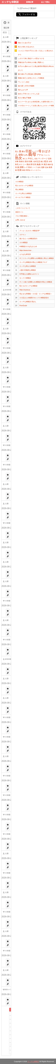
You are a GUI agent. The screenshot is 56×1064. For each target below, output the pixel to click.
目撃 (16, 161)
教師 (49, 164)
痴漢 (50, 167)
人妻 (34, 161)
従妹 (46, 167)
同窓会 (28, 170)
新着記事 (29, 2)
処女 (46, 161)
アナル (40, 155)
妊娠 (30, 161)
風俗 (28, 164)
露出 (23, 151)
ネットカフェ (36, 170)
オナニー (22, 164)
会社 (39, 167)
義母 (32, 154)
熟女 (18, 158)
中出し (31, 158)
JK (42, 164)
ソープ (34, 167)
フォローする (26, 14)
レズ (26, 167)
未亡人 (25, 159)
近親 (19, 170)
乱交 (38, 161)
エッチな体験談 (10, 2)
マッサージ (43, 158)
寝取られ (23, 155)
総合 (5, 32)
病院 (23, 170)
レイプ (35, 151)
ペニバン (47, 155)
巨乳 (34, 164)
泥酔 (43, 167)
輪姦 (39, 164)
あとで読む (45, 2)
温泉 (50, 159)
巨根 (29, 151)
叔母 (50, 161)
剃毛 (17, 164)
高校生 (21, 161)
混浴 (26, 161)
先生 (36, 159)
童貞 (30, 167)
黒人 (17, 151)
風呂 (45, 164)
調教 (22, 167)
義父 (42, 161)
